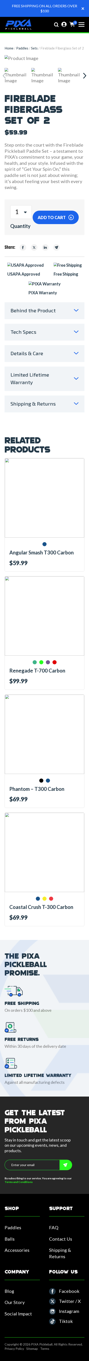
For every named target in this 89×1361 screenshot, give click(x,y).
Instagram (69, 1311)
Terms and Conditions (19, 1182)
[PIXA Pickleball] (18, 24)
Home (9, 48)
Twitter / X (70, 1301)
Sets (34, 48)
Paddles (22, 48)
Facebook (69, 1291)
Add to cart (52, 217)
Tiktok (66, 1321)
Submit (66, 1165)
